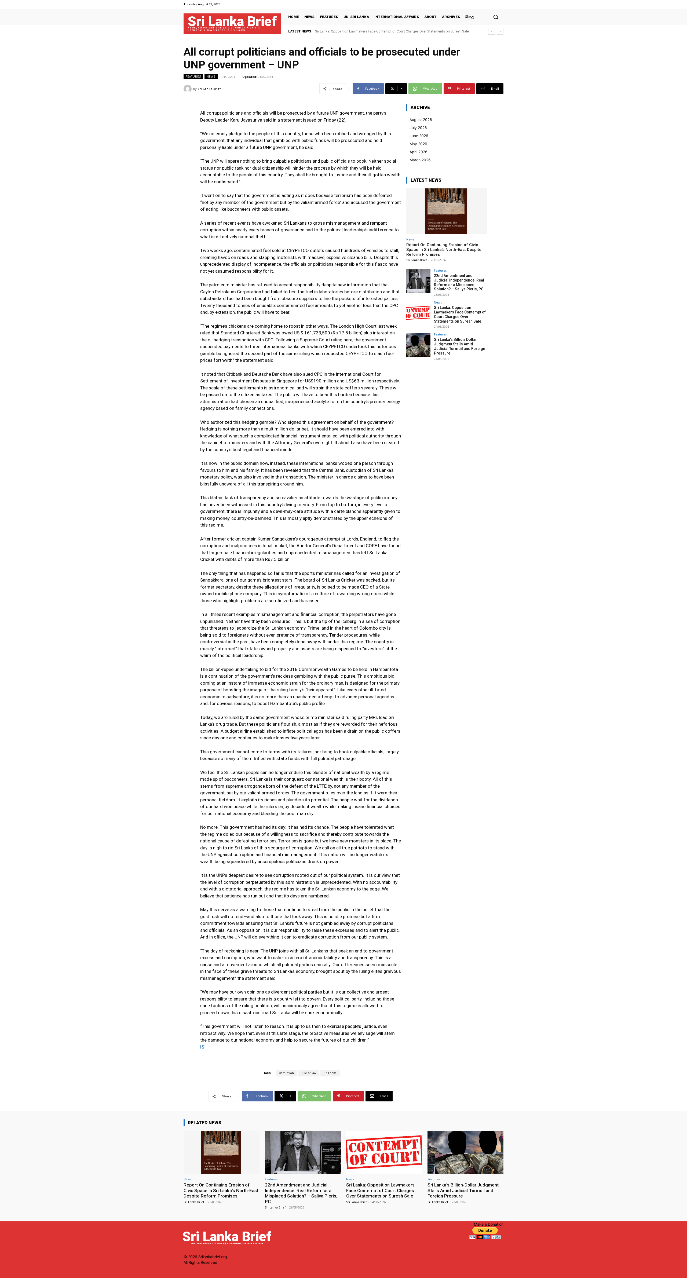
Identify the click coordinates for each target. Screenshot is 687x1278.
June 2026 (419, 135)
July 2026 (418, 127)
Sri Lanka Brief (209, 89)
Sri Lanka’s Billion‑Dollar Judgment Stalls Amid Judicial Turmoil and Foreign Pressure (381, 31)
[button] (495, 17)
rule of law (308, 1073)
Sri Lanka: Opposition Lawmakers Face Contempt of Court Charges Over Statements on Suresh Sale (460, 314)
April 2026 (418, 151)
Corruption (286, 1073)
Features (193, 76)
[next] (500, 31)
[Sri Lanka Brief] (188, 89)
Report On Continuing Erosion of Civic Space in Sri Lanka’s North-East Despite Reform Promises (443, 249)
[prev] (491, 31)
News (211, 76)
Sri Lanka (330, 1073)
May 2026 (418, 143)
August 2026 (421, 119)
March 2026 (420, 160)
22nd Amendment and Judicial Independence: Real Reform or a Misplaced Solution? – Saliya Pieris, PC (459, 282)
